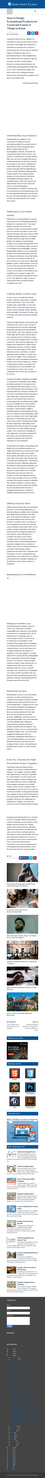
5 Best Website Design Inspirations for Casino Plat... (23, 1370)
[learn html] (14, 1080)
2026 (11, 1349)
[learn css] (30, 1080)
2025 (11, 1351)
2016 (11, 1460)
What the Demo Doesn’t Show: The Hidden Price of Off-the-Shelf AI (22, 936)
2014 (11, 1465)
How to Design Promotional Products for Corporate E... (23, 1423)
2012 (11, 1469)
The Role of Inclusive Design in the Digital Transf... (24, 1366)
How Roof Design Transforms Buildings (23, 1401)
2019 (11, 1454)
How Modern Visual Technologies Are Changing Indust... (22, 1411)
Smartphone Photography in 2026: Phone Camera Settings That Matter (21, 885)
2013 (11, 1467)
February (14, 1443)
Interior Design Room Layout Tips (25, 1239)
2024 (11, 1353)
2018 (11, 1456)
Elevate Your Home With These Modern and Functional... (23, 1415)
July (12, 1432)
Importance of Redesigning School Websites (21, 1386)
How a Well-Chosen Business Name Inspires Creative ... (22, 1382)
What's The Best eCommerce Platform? (22, 1119)
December (14, 1357)
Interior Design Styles (25, 1166)
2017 (11, 1458)
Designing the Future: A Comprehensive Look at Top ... (23, 1378)
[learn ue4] (14, 1108)
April (12, 1439)
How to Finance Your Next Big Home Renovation (19, 1014)
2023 (11, 1355)
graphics (10, 858)
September (15, 1428)
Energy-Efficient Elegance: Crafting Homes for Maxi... (22, 1390)
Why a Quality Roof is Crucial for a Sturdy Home (23, 1404)
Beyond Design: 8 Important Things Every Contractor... (24, 1419)
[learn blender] (14, 1094)
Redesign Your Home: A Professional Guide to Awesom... (22, 1394)
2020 (11, 1452)
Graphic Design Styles (25, 1194)
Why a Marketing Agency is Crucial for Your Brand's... (22, 1407)
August (13, 1430)
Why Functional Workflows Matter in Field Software (21, 988)
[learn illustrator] (30, 1108)
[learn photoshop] (30, 1094)
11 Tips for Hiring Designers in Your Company (22, 1398)
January (13, 1445)
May (12, 1437)
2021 (11, 1450)
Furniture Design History (26, 1152)
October (14, 1426)
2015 (11, 1462)
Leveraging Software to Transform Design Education (24, 1363)
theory (16, 858)
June (12, 1435)
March (13, 1441)
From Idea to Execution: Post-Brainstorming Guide (17, 911)
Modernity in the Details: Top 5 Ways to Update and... (23, 1374)
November (14, 1360)
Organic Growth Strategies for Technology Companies (22, 962)
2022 (11, 1448)
